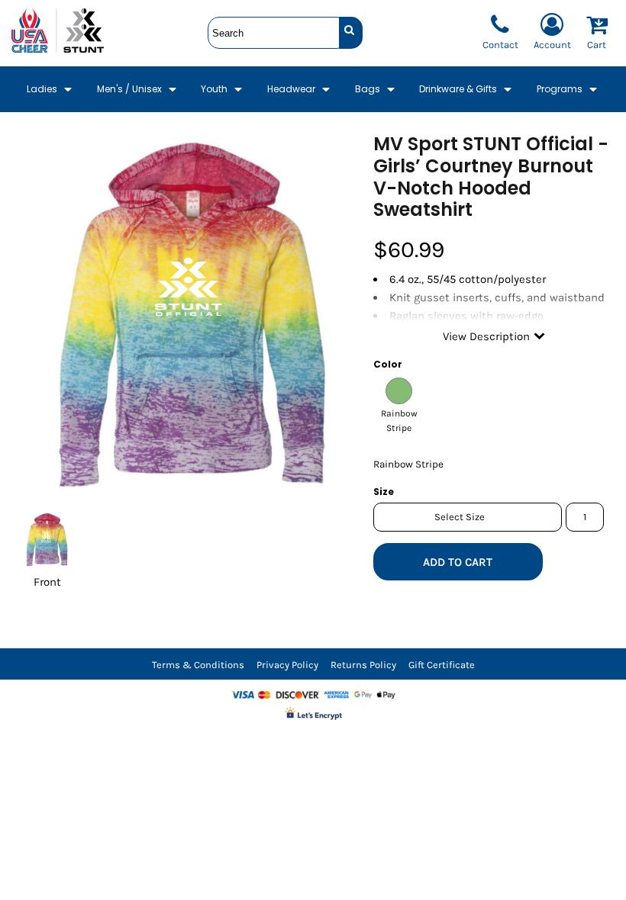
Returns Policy (363, 664)
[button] (50, 89)
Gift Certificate (441, 664)
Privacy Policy (287, 664)
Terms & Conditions (198, 664)
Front (47, 582)
